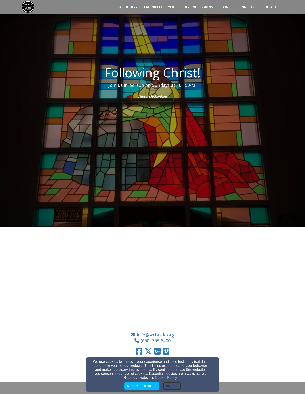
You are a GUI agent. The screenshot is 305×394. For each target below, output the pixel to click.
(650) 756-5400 (156, 341)
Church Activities (152, 96)
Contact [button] (268, 7)
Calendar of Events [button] (161, 7)
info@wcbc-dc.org (156, 335)
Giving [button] (225, 7)
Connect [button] (245, 7)
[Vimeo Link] (166, 351)
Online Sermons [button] (199, 7)
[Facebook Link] (139, 351)
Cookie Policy (166, 378)
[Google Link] (157, 351)
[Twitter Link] (148, 351)
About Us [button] (127, 7)
